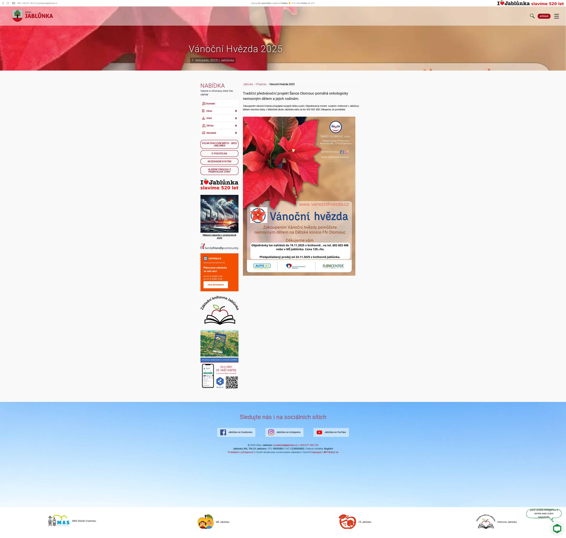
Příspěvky (261, 84)
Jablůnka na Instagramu (288, 432)
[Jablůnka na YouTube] (13, 3)
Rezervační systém (219, 161)
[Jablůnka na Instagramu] (7, 3)
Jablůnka (248, 84)
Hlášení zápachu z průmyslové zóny (219, 170)
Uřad (209, 118)
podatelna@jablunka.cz (285, 445)
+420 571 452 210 (308, 445)
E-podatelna (219, 153)
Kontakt (210, 103)
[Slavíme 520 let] (530, 5)
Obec (209, 110)
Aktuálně (211, 132)
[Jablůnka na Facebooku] (3, 3)
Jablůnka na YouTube (335, 432)
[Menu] (556, 16)
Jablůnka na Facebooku (240, 432)
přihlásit (544, 16)
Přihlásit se (332, 452)
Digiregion (316, 452)
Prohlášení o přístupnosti (241, 452)
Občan (210, 125)
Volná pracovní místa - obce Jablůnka (219, 144)
